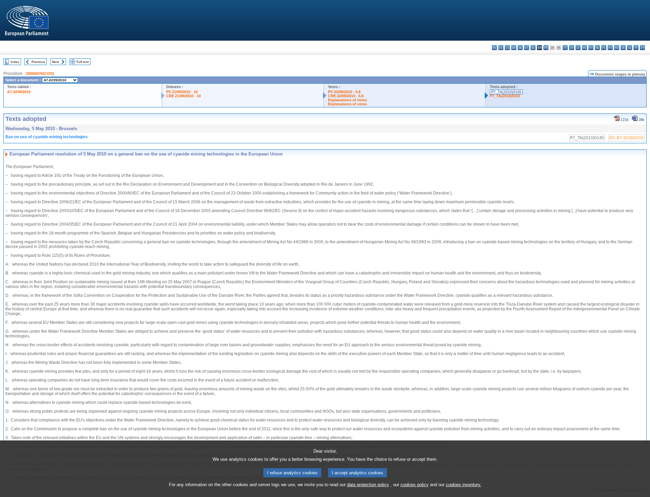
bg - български (494, 47)
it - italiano (565, 47)
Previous (38, 62)
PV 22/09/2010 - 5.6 (344, 92)
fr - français (545, 47)
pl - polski (603, 47)
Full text (83, 62)
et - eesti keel (526, 47)
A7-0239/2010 (18, 92)
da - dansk (513, 47)
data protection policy (368, 484)
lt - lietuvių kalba (578, 47)
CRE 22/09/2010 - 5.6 (346, 96)
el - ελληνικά (533, 47)
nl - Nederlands (597, 47)
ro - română (616, 47)
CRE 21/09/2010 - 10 (183, 96)
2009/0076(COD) (40, 73)
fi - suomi (635, 47)
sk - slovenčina (623, 47)
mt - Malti (590, 47)
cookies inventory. (463, 484)
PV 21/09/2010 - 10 (182, 92)
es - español (500, 47)
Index (14, 62)
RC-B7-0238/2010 (626, 138)
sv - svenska (642, 47)
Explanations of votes (347, 100)
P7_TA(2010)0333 (505, 96)
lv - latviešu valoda (571, 47)
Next (55, 62)
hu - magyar (584, 47)
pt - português (610, 47)
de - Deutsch (520, 47)
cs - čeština (507, 47)
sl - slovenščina (629, 47)
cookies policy (414, 484)
